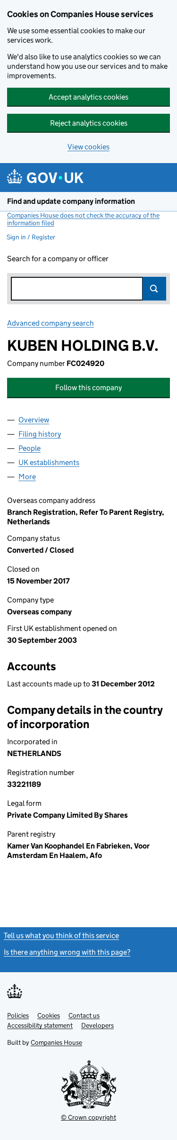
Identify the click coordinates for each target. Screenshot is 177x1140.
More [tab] (27, 476)
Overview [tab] (33, 419)
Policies (18, 1015)
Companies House (56, 1042)
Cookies (48, 1015)
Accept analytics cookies (88, 96)
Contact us (84, 1015)
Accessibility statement (40, 1025)
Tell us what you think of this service (61, 935)
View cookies (88, 146)
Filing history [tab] (39, 433)
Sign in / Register (31, 237)
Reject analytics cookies (88, 123)
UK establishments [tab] (48, 462)
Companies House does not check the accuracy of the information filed (83, 219)
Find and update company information (71, 201)
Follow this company (88, 387)
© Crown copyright (88, 1117)
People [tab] (29, 448)
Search (154, 289)
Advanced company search (50, 323)
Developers (97, 1025)
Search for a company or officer (58, 258)
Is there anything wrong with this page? (67, 952)
